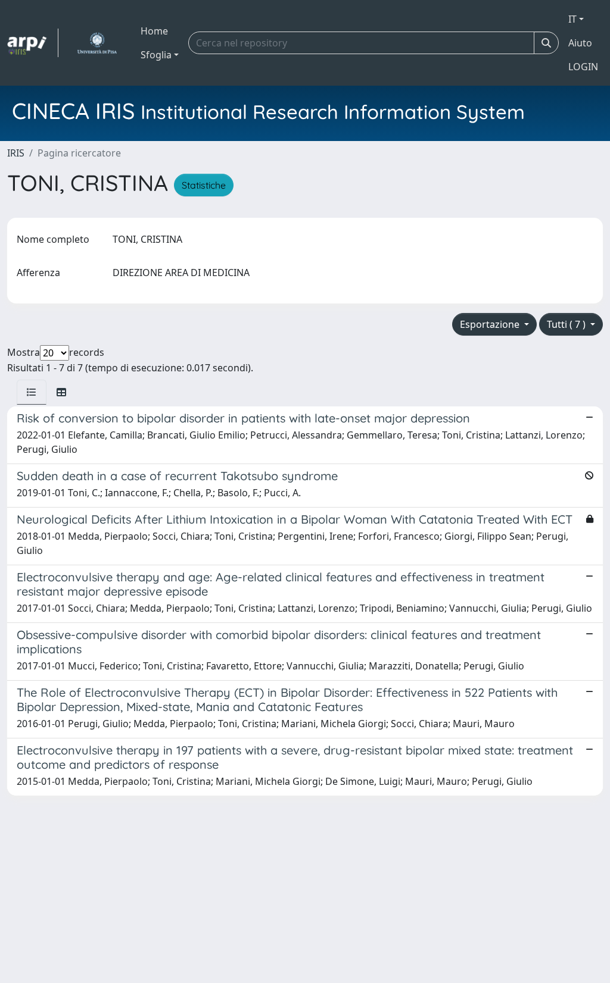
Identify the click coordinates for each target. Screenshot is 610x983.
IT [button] (572, 19)
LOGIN (583, 66)
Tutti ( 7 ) (567, 324)
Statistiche (204, 185)
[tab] (31, 392)
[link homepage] (32, 43)
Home (154, 30)
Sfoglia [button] (156, 54)
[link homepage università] (97, 43)
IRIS (15, 152)
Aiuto (580, 42)
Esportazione (491, 324)
